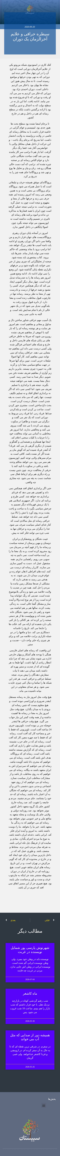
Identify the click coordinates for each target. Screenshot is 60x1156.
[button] (43, 1105)
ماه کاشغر (30, 993)
